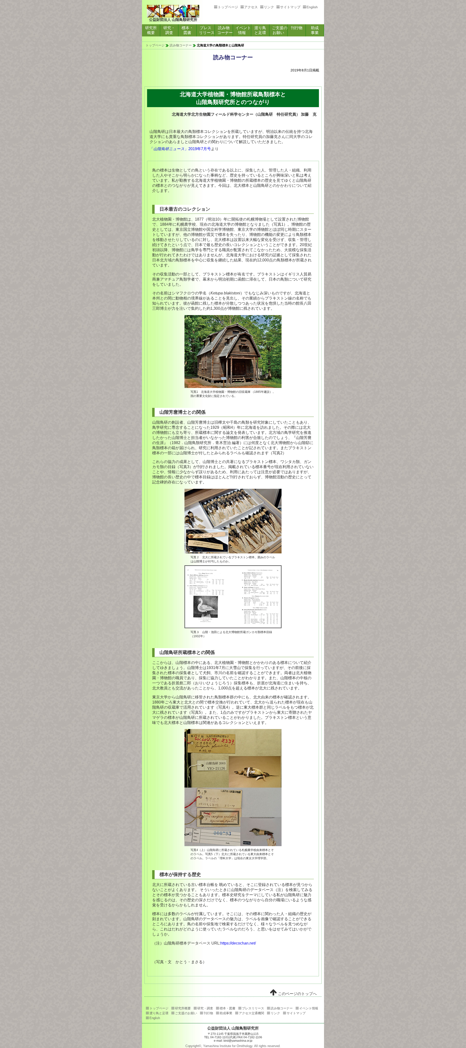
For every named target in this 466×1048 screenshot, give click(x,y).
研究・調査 (169, 30)
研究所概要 (151, 30)
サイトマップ (290, 7)
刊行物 (296, 28)
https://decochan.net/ (238, 943)
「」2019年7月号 (180, 149)
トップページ (228, 7)
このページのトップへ (297, 994)
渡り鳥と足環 (260, 30)
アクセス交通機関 (251, 1013)
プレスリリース (207, 30)
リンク (269, 7)
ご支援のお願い (279, 30)
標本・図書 (187, 30)
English (312, 7)
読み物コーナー (225, 30)
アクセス (251, 7)
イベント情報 (243, 30)
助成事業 (315, 30)
